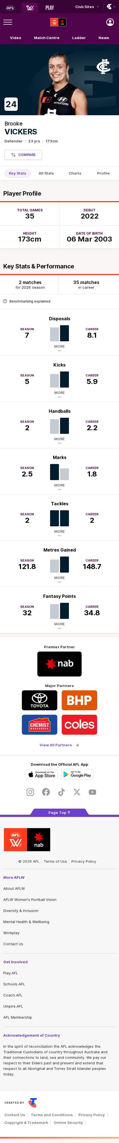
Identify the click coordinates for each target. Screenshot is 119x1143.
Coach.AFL (12, 995)
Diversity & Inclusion (20, 910)
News (104, 37)
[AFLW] (30, 8)
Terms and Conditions (52, 1115)
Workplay (11, 933)
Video (15, 37)
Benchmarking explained (29, 301)
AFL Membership (17, 1017)
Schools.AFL (14, 984)
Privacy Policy (83, 861)
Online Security (68, 1122)
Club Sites (84, 6)
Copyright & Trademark (26, 1122)
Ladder (79, 37)
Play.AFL (10, 973)
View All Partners (56, 745)
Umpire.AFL (13, 1006)
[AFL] (10, 8)
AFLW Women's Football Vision (29, 899)
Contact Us (13, 944)
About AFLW (14, 888)
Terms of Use (55, 861)
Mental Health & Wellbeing (26, 921)
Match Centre (47, 37)
